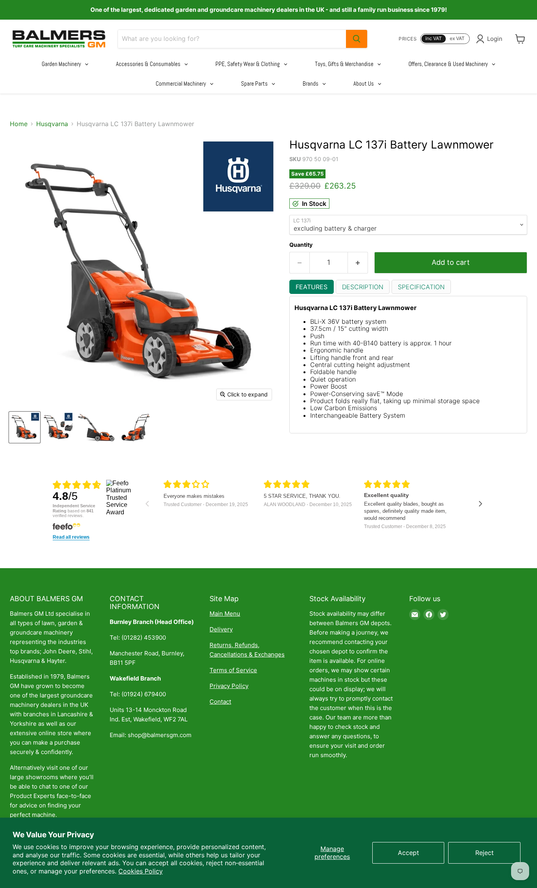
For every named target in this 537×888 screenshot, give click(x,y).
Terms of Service (233, 670)
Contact (220, 701)
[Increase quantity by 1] (358, 262)
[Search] (356, 39)
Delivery (221, 629)
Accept (408, 853)
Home (19, 123)
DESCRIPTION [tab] (362, 287)
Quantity (301, 245)
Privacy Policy (229, 686)
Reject (484, 853)
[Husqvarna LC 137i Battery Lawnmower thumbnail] (24, 427)
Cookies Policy (140, 871)
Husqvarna (52, 123)
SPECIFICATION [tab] (421, 287)
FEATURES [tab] (311, 287)
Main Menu (225, 613)
